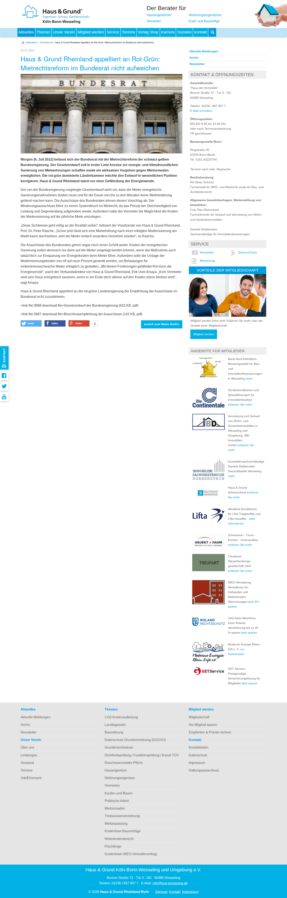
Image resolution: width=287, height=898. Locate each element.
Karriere (168, 32)
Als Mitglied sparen (203, 725)
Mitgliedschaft (199, 717)
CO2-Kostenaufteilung (121, 717)
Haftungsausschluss (204, 770)
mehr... (250, 378)
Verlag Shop (148, 32)
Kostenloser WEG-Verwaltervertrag (131, 854)
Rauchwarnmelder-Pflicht (123, 763)
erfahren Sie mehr (240, 404)
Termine (128, 32)
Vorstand (27, 763)
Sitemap (161, 892)
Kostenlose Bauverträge (123, 831)
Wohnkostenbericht (119, 839)
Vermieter (154, 21)
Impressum (197, 763)
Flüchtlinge (113, 846)
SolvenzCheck (247, 252)
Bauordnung (114, 732)
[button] (31, 323)
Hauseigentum (115, 770)
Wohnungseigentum (120, 778)
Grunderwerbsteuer (119, 747)
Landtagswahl (115, 725)
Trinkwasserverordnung (122, 816)
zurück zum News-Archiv (161, 324)
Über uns (27, 747)
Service (113, 32)
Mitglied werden (91, 32)
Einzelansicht (46, 42)
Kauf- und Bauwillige (204, 21)
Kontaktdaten (198, 747)
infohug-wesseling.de (170, 883)
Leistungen (29, 755)
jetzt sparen (249, 632)
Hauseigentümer (159, 15)
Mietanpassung (116, 823)
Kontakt (200, 32)
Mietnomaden (115, 808)
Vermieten (112, 785)
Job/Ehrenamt (31, 778)
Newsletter (197, 64)
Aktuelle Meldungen (204, 51)
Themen (43, 32)
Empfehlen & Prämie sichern (210, 732)
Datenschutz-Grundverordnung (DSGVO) (135, 740)
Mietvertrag (207, 260)
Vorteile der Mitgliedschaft (227, 270)
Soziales (184, 32)
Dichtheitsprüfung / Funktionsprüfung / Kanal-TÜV (142, 755)
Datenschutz (198, 755)
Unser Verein (64, 32)
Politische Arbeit (117, 801)
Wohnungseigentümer (205, 15)
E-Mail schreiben (201, 110)
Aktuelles (26, 32)
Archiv (194, 57)
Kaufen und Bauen (119, 793)
